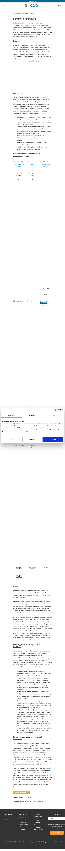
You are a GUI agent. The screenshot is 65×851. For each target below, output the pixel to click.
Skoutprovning (38, 825)
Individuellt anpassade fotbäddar (26, 117)
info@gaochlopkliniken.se (41, 775)
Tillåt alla (53, 439)
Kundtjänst (23, 827)
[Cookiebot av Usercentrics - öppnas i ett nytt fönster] (55, 410)
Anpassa (31, 439)
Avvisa (12, 439)
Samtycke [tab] (11, 415)
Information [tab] (32, 415)
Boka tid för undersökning (22, 792)
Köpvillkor (23, 822)
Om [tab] (54, 415)
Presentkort (23, 829)
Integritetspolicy (23, 824)
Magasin (38, 827)
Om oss (38, 820)
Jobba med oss (38, 829)
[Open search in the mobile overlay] (7, 5)
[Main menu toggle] (3, 5)
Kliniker (38, 822)
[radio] (17, 576)
